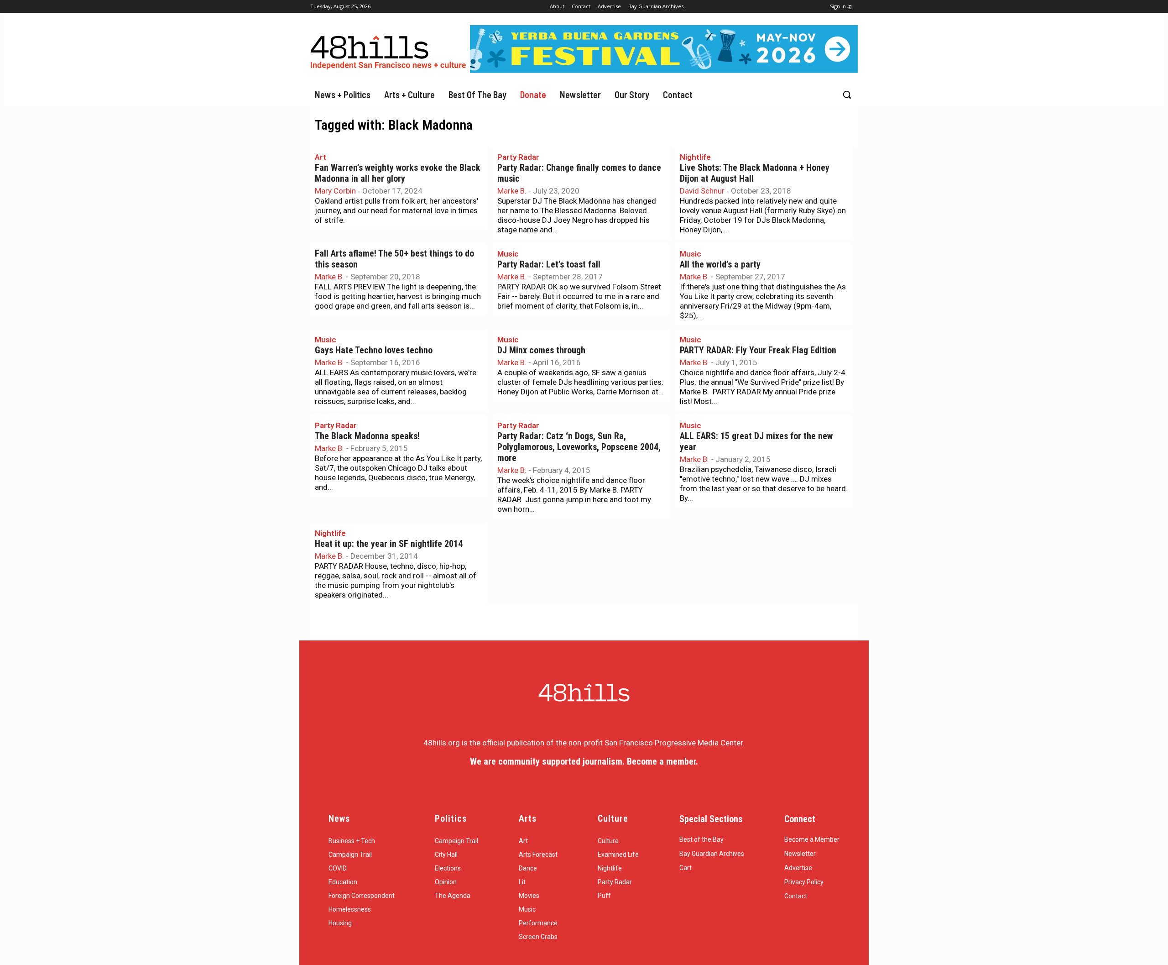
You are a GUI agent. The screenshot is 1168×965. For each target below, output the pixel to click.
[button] (847, 94)
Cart (685, 867)
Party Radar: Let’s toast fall (548, 264)
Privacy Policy (804, 882)
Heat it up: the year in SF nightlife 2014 (389, 544)
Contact (795, 896)
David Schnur (702, 190)
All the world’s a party (720, 264)
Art (320, 157)
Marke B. (512, 190)
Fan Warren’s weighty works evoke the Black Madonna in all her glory (397, 173)
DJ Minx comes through (541, 350)
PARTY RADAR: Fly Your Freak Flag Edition (758, 350)
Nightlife (695, 157)
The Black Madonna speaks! (367, 436)
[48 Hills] (390, 50)
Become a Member (812, 839)
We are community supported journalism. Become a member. (584, 761)
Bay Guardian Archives (711, 853)
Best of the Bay (701, 839)
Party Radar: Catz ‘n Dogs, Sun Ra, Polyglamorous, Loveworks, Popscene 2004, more (579, 447)
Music (508, 253)
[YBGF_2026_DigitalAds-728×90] (664, 70)
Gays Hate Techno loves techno (374, 350)
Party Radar (518, 157)
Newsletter (800, 853)
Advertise (798, 867)
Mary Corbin (335, 190)
